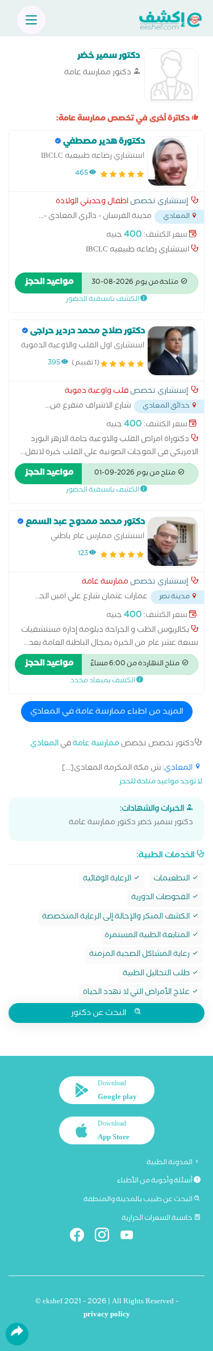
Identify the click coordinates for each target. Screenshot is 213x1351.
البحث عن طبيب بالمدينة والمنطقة (138, 1200)
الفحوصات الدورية (161, 898)
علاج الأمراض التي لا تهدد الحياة (137, 993)
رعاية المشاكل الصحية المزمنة (140, 955)
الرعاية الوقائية (108, 879)
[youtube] (131, 1237)
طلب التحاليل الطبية (157, 974)
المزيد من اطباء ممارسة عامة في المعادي (106, 712)
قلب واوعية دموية (96, 392)
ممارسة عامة (105, 583)
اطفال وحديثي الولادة (92, 202)
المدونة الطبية (170, 1163)
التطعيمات (172, 879)
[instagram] (106, 1237)
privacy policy (106, 1315)
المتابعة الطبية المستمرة (148, 936)
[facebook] (81, 1237)
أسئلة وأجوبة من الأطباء (155, 1181)
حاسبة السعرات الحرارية (158, 1219)
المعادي (44, 744)
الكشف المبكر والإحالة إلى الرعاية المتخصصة (116, 917)
